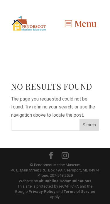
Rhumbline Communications (65, 181)
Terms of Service (79, 191)
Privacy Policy (41, 191)
